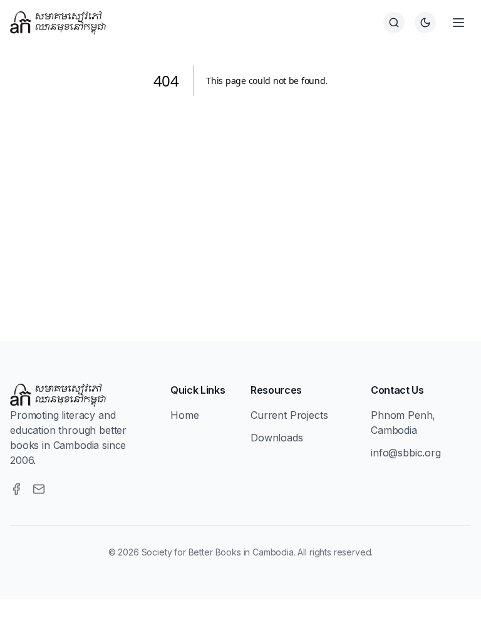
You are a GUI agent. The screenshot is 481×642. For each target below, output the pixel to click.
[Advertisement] (240, 204)
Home (184, 415)
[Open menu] (458, 22)
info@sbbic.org (406, 452)
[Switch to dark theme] (425, 22)
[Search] (394, 22)
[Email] (39, 489)
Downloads (277, 437)
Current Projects (289, 415)
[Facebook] (16, 489)
